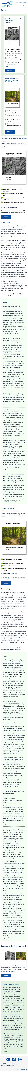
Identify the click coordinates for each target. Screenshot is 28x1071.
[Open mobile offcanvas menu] (23, 5)
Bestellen (9, 70)
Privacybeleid (19, 1069)
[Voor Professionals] (7, 3)
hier (4, 294)
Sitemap (25, 1069)
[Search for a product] (26, 5)
